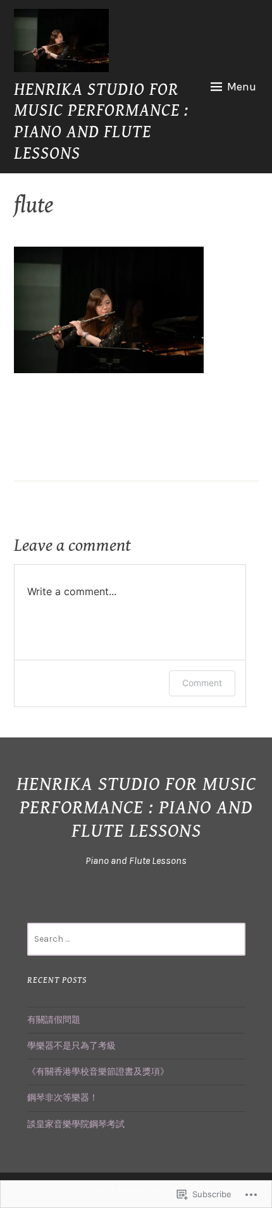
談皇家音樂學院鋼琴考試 (76, 1124)
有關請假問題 (53, 1019)
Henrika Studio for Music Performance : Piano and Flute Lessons (101, 122)
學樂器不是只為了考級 (71, 1045)
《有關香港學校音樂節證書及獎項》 (98, 1071)
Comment (202, 682)
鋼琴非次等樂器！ (62, 1097)
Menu (241, 87)
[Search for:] (136, 939)
